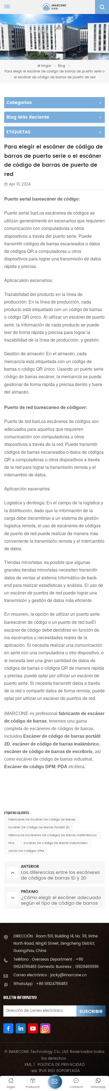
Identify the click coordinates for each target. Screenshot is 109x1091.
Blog (61, 66)
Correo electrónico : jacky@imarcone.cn (50, 975)
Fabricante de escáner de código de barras (41, 819)
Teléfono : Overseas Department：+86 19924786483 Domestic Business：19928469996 (56, 963)
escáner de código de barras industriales (55, 843)
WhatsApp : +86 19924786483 (40, 984)
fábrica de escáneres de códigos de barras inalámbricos (52, 835)
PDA (11, 843)
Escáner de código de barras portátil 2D (39, 827)
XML (28, 1065)
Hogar (46, 66)
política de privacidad (61, 1065)
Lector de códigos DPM (26, 850)
